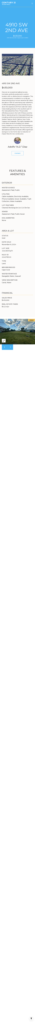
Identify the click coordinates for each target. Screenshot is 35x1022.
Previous (4, 347)
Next (10, 347)
